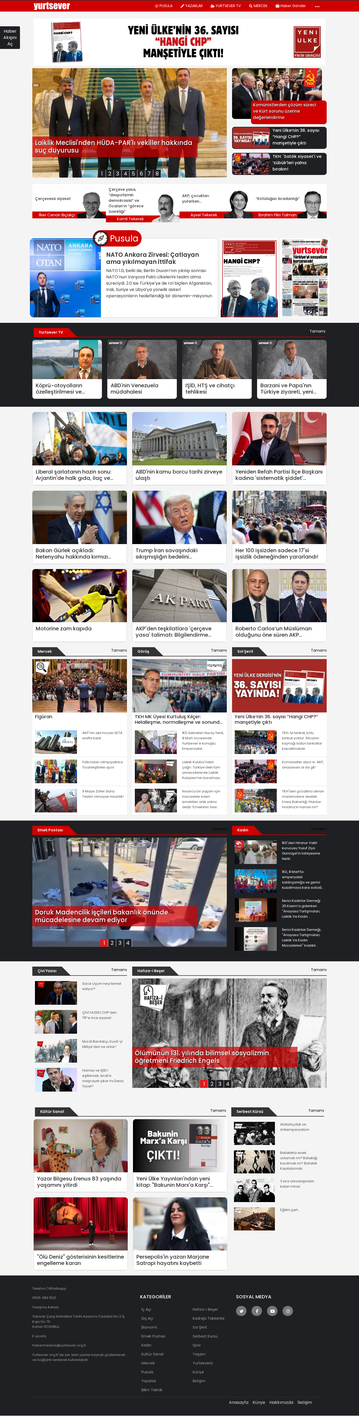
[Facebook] (257, 1311)
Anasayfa (238, 1402)
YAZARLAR (194, 5)
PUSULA (166, 5)
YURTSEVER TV (228, 5)
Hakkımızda (281, 1402)
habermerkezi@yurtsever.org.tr (59, 1345)
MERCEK (261, 5)
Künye (259, 1402)
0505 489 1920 (44, 1297)
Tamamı (317, 331)
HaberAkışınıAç (10, 37)
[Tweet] (241, 1311)
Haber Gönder (293, 5)
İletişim (305, 1402)
